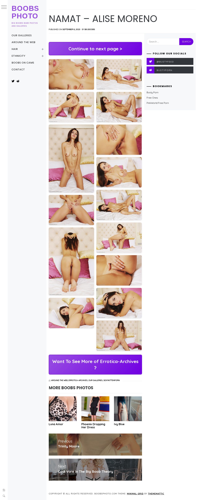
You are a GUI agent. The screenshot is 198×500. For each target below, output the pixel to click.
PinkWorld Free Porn (158, 102)
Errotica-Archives (78, 380)
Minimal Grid (135, 493)
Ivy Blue (119, 424)
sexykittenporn (111, 380)
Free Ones (152, 97)
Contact (18, 69)
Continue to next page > (95, 49)
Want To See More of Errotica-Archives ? (95, 364)
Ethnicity (18, 56)
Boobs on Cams (23, 62)
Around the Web (23, 42)
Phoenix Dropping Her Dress (93, 425)
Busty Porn (152, 92)
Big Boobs (90, 29)
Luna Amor (56, 424)
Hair (15, 49)
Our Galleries (22, 35)
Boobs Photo (25, 12)
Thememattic (156, 493)
